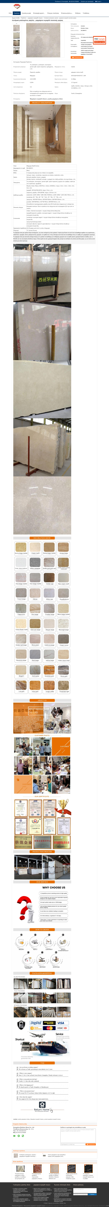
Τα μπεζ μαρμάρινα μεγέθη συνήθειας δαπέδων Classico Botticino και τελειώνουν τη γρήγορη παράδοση (54, 1177)
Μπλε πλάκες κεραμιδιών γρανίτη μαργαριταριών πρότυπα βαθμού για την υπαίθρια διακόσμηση (21, 1200)
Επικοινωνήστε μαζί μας (67, 13)
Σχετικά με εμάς (26, 13)
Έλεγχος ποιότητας (53, 13)
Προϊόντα (17, 13)
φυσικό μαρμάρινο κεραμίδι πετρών (52, 1119)
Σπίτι (10, 13)
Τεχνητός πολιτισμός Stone (62, 1185)
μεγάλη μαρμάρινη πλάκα (24, 1119)
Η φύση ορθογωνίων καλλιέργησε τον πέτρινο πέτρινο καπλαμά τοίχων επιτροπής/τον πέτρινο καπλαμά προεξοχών (62, 1195)
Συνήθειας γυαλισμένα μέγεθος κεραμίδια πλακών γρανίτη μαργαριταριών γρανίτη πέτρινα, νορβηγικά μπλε (20, 1190)
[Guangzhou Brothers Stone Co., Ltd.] (17, 6)
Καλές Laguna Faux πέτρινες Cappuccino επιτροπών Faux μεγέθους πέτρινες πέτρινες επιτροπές (63, 1190)
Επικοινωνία (78, 57)
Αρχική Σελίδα (16, 18)
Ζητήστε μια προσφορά (87, 1)
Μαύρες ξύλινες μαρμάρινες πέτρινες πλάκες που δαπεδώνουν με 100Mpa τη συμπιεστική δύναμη (43, 1190)
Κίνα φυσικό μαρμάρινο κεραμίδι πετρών (34, 1205)
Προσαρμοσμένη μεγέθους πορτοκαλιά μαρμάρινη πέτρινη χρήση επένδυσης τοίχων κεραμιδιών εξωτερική (37, 1178)
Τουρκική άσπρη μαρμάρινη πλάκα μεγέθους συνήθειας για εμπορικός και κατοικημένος (20, 1177)
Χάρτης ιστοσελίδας (53, 1203)
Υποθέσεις (86, 13)
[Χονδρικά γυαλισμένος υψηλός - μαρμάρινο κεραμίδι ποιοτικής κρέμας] (16, 28)
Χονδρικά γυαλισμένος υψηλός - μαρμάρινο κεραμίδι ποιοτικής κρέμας (28, 1156)
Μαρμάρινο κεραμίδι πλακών (37, 1119)
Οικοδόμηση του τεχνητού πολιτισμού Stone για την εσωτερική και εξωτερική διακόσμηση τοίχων (62, 1200)
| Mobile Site (62, 1203)
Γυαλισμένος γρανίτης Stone (21, 1185)
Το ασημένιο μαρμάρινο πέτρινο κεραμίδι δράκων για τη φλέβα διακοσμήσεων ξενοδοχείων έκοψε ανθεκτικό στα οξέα (88, 1178)
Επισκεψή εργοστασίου (39, 13)
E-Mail (45, 1203)
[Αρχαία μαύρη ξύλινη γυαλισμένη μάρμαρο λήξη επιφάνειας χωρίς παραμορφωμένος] (71, 1168)
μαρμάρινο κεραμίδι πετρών (35, 18)
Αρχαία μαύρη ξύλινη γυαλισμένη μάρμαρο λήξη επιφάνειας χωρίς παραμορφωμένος (71, 1177)
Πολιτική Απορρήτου (17, 1205)
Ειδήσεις (78, 13)
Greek (98, 1)
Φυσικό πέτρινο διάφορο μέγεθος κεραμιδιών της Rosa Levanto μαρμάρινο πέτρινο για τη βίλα (41, 1199)
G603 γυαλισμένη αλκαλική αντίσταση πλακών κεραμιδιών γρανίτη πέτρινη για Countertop (22, 1196)
